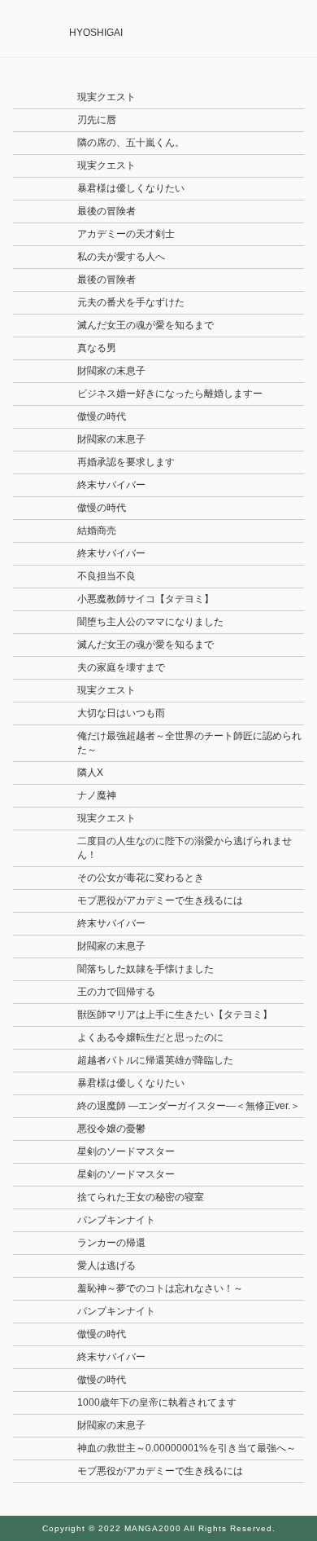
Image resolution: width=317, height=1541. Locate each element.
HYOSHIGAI (96, 32)
